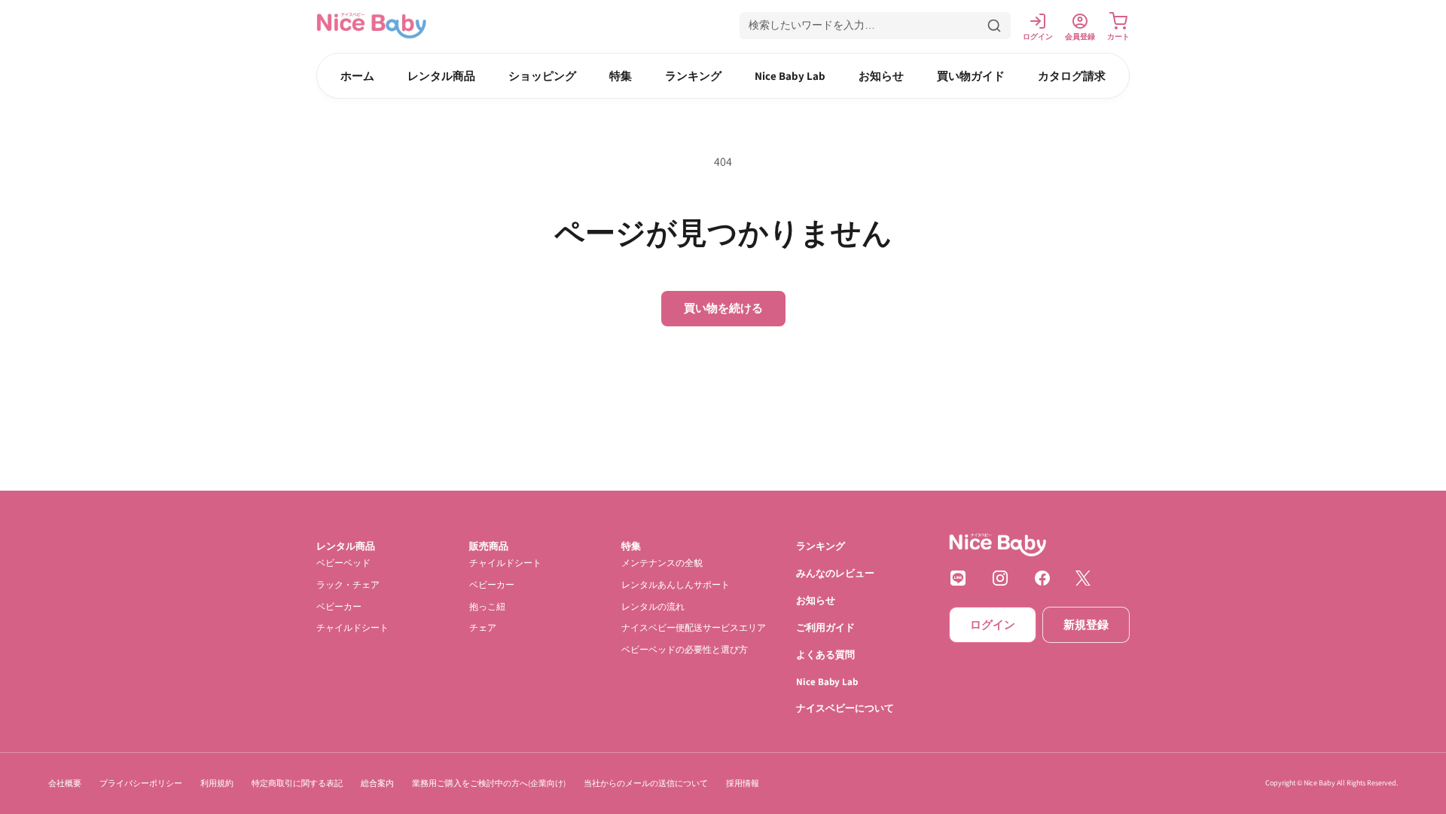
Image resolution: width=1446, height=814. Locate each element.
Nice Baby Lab (790, 76)
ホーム (357, 76)
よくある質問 (825, 654)
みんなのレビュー (835, 573)
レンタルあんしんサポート (675, 584)
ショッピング (542, 76)
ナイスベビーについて (845, 708)
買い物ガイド (971, 76)
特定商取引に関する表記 (297, 783)
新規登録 (1086, 624)
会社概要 (64, 783)
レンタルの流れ (653, 606)
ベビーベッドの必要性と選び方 (684, 649)
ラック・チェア (348, 584)
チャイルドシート (352, 627)
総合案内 (377, 783)
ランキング (693, 76)
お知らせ (881, 76)
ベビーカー (339, 606)
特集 (620, 76)
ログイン (992, 624)
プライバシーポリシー (140, 783)
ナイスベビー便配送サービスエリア (693, 627)
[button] (875, 25)
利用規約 (216, 783)
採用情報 (742, 783)
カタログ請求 (1072, 76)
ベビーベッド (343, 562)
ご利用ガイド (825, 627)
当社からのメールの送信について (646, 783)
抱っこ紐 (487, 606)
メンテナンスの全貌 (662, 562)
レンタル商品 (441, 76)
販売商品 (488, 546)
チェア (482, 627)
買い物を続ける (723, 308)
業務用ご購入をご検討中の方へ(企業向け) (489, 783)
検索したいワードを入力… (812, 25)
